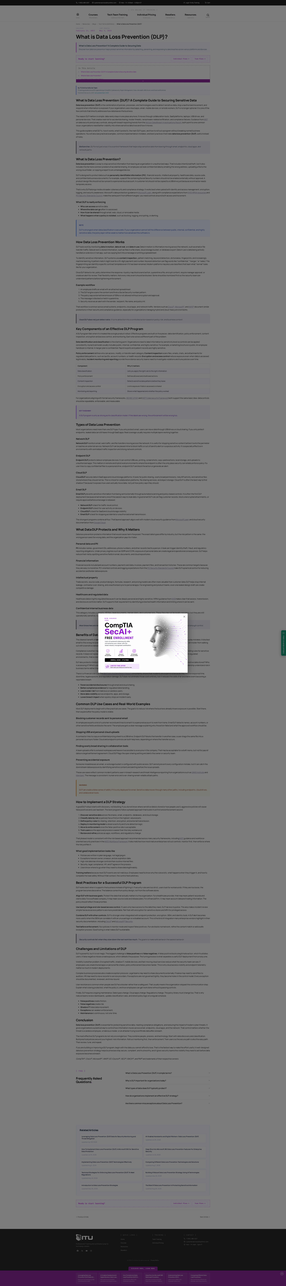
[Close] (143, 615)
